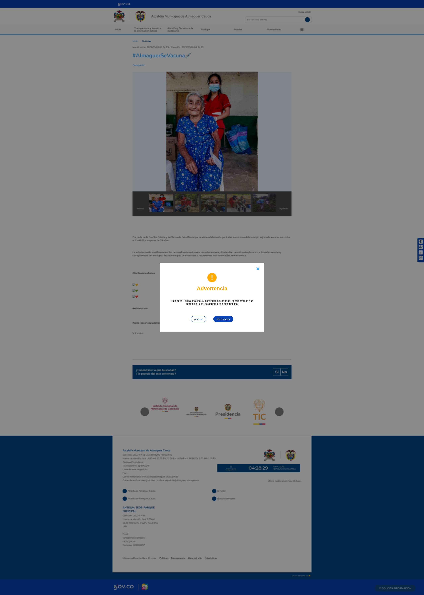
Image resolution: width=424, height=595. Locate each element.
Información (223, 319)
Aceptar (198, 319)
